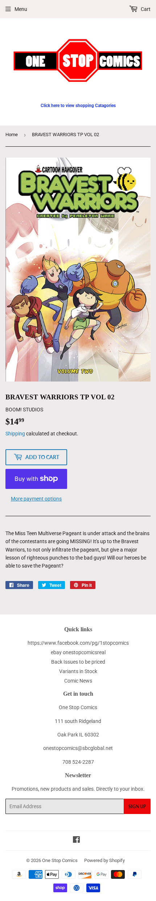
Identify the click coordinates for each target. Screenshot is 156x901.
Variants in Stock (78, 671)
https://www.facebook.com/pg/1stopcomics (78, 643)
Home (11, 134)
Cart (145, 9)
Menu (21, 9)
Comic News (78, 681)
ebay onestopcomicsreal (78, 652)
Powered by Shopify (104, 860)
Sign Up (137, 806)
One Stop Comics (60, 860)
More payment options (36, 499)
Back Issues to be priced (78, 662)
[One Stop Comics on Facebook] (76, 840)
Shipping (15, 433)
